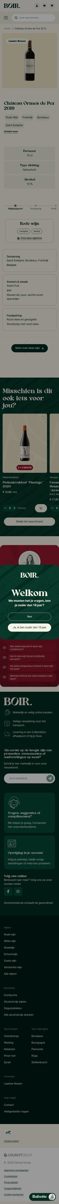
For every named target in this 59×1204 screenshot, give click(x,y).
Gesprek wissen (37, 67)
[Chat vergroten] (49, 67)
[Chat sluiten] (54, 67)
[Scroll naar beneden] (31, 1190)
